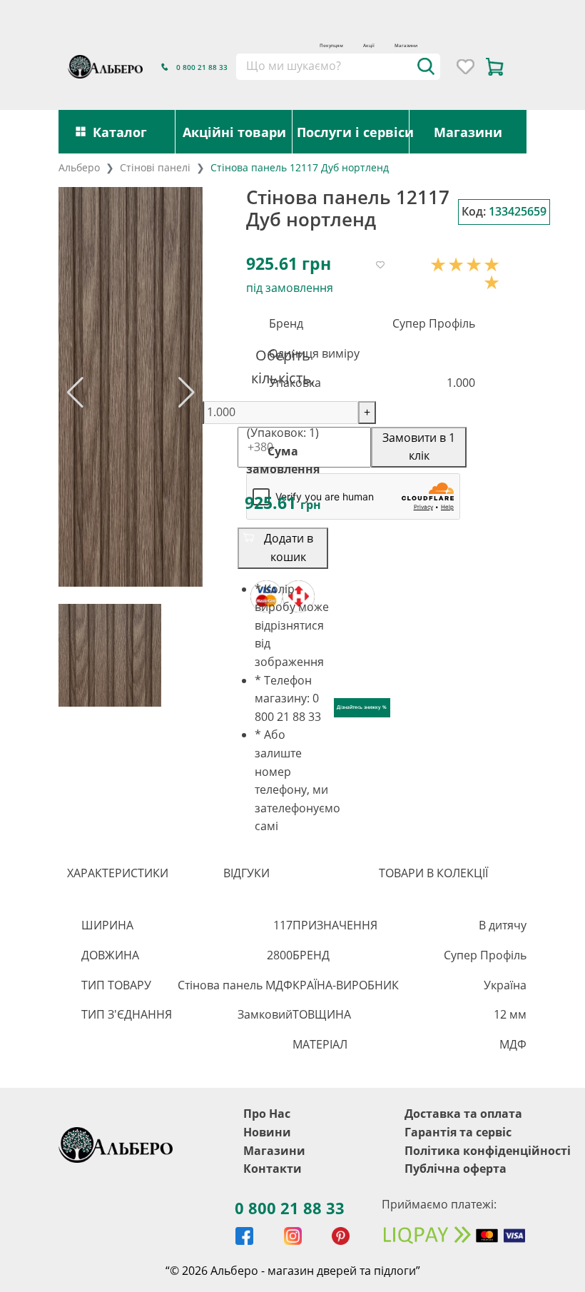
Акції (369, 45)
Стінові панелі (155, 167)
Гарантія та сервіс (458, 1132)
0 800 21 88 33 (290, 1207)
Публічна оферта (456, 1168)
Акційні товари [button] (234, 132)
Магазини (406, 45)
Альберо (79, 167)
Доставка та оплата (463, 1113)
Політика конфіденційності (488, 1151)
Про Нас (266, 1113)
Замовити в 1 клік (418, 447)
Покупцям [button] (331, 45)
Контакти (272, 1168)
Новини (267, 1132)
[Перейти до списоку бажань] (465, 67)
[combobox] (338, 66)
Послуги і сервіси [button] (353, 132)
